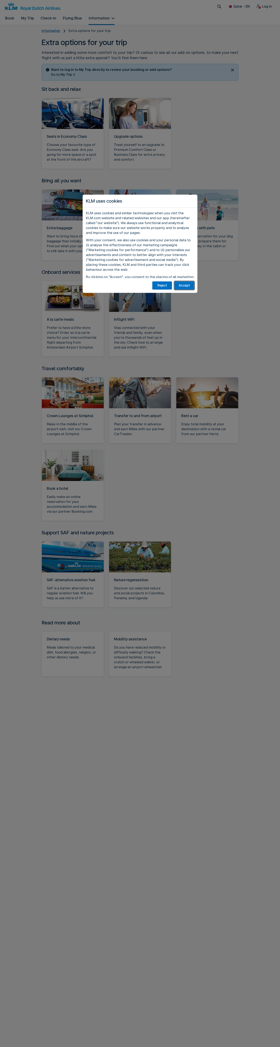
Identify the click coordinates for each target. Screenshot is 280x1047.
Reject (162, 285)
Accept (184, 285)
